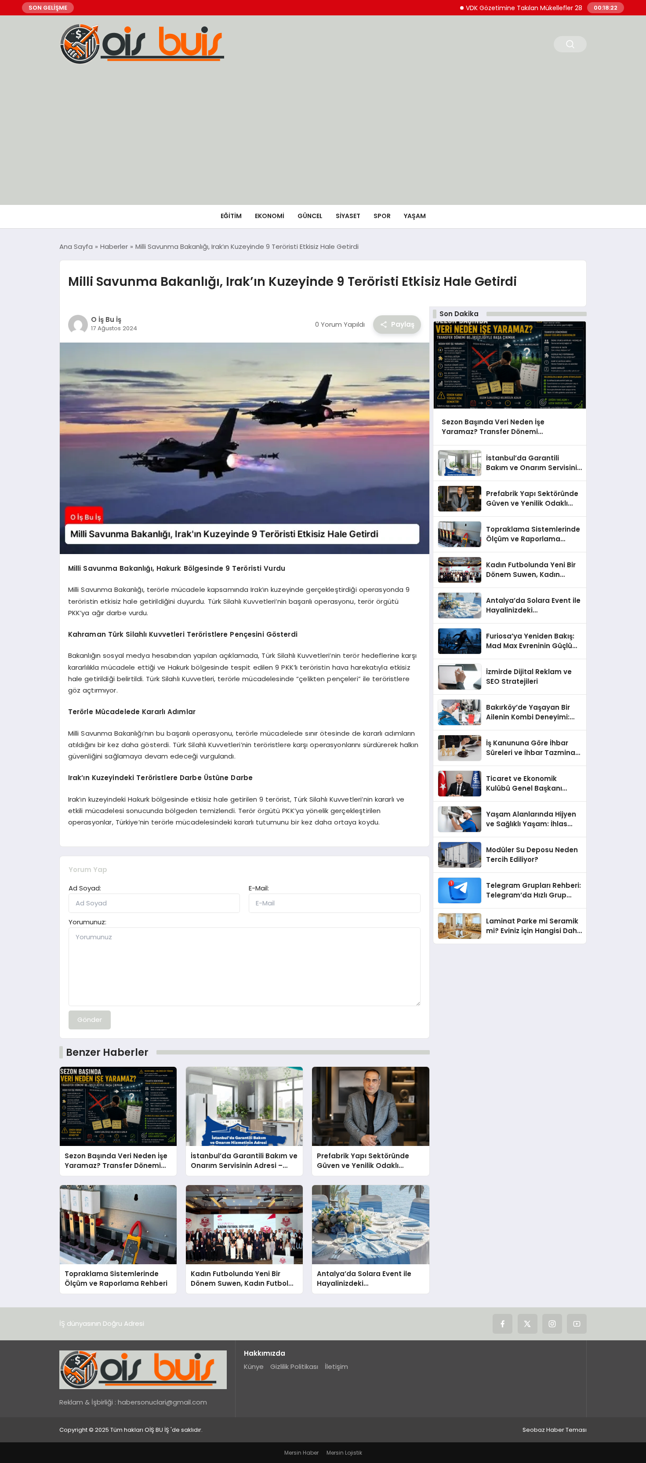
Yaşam (415, 216)
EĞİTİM (231, 216)
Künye (254, 1366)
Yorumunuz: (87, 922)
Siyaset (348, 216)
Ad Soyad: (85, 888)
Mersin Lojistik (344, 1452)
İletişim (336, 1366)
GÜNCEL (310, 216)
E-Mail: (259, 888)
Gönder (89, 1019)
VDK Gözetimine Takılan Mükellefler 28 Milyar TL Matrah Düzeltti (530, 8)
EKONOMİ (269, 216)
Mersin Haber (301, 1452)
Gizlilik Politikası (294, 1366)
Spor (382, 216)
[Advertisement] (323, 139)
